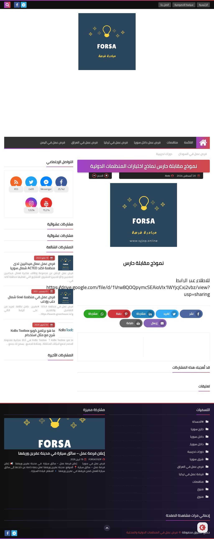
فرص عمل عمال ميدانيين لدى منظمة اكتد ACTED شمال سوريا (32, 265)
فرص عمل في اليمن (52, 142)
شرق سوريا (197, 459)
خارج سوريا (197, 429)
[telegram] (24, 5)
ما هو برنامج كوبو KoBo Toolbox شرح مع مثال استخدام (33, 332)
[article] (113, 347)
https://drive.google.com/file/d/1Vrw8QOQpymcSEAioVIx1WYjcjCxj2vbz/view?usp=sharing (128, 291)
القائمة (188, 142)
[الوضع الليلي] (202, 527)
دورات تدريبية (164, 154)
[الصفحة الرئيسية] (203, 142)
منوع (200, 489)
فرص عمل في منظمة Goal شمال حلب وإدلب (31, 299)
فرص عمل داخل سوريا (147, 142)
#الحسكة (198, 421)
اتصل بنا (164, 4)
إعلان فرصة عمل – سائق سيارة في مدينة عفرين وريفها (61, 453)
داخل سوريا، (197, 444)
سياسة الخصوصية (184, 4)
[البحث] (7, 5)
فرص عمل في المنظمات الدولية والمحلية (152, 532)
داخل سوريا (197, 436)
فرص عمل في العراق (84, 142)
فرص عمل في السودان (192, 154)
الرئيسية (203, 4)
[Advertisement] (107, 103)
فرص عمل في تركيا (116, 142)
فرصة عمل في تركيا (191, 474)
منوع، (200, 496)
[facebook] (17, 5)
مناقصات (172, 142)
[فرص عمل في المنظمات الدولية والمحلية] (107, 41)
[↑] (107, 528)
